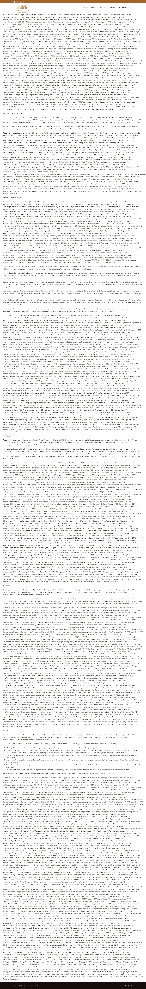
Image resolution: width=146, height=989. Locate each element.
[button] (129, 7)
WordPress (52, 985)
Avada (29, 985)
